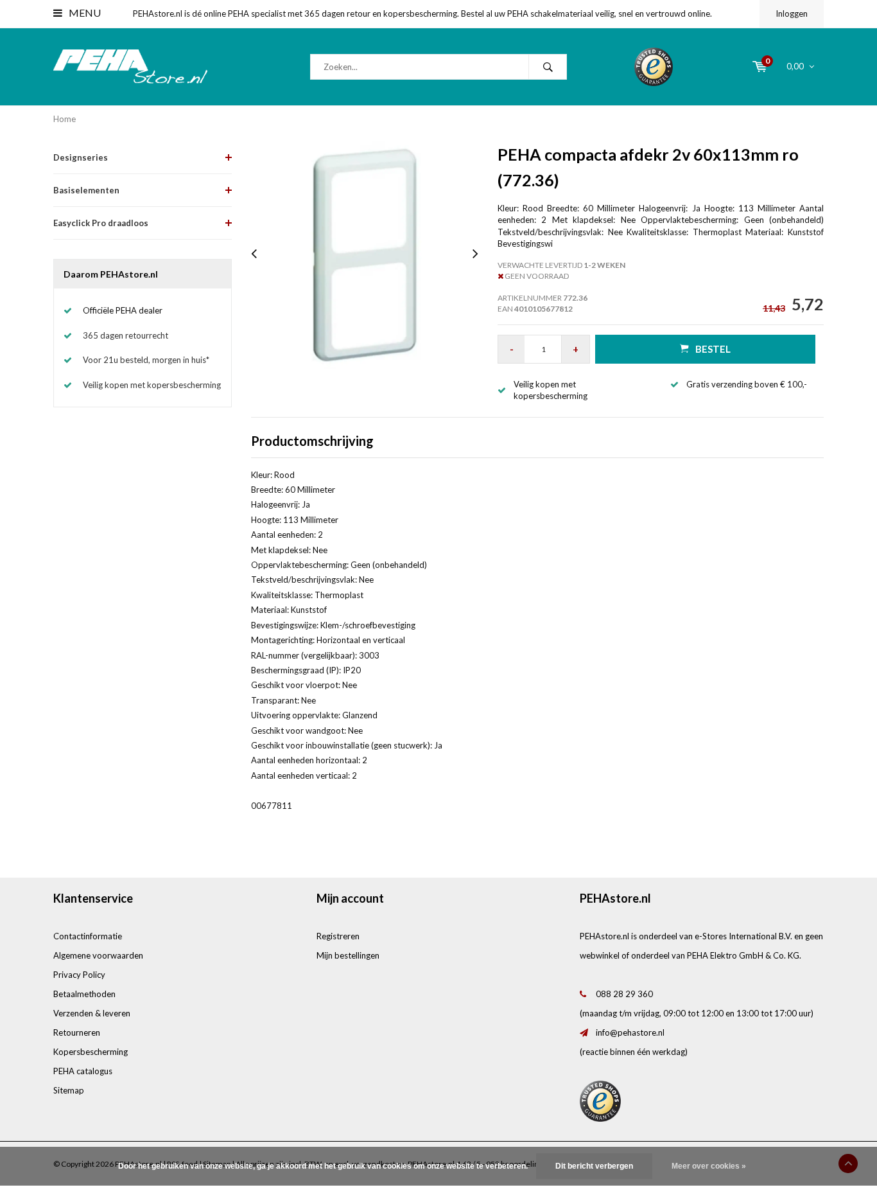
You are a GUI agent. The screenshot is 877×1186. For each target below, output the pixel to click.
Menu (84, 12)
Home (64, 119)
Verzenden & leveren (91, 1013)
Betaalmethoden (84, 994)
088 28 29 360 (624, 994)
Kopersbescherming (90, 1052)
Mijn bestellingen (348, 955)
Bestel (713, 349)
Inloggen (792, 13)
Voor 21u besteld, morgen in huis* (146, 360)
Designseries (80, 157)
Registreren (338, 936)
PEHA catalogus (82, 1071)
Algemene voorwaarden (98, 955)
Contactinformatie (87, 936)
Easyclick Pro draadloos (100, 223)
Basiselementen (86, 190)
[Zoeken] (547, 67)
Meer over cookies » (709, 1166)
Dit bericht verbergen (594, 1166)
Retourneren (76, 1032)
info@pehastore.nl (630, 1032)
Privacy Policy (79, 974)
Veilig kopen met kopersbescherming (152, 385)
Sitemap (68, 1090)
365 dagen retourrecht (125, 335)
